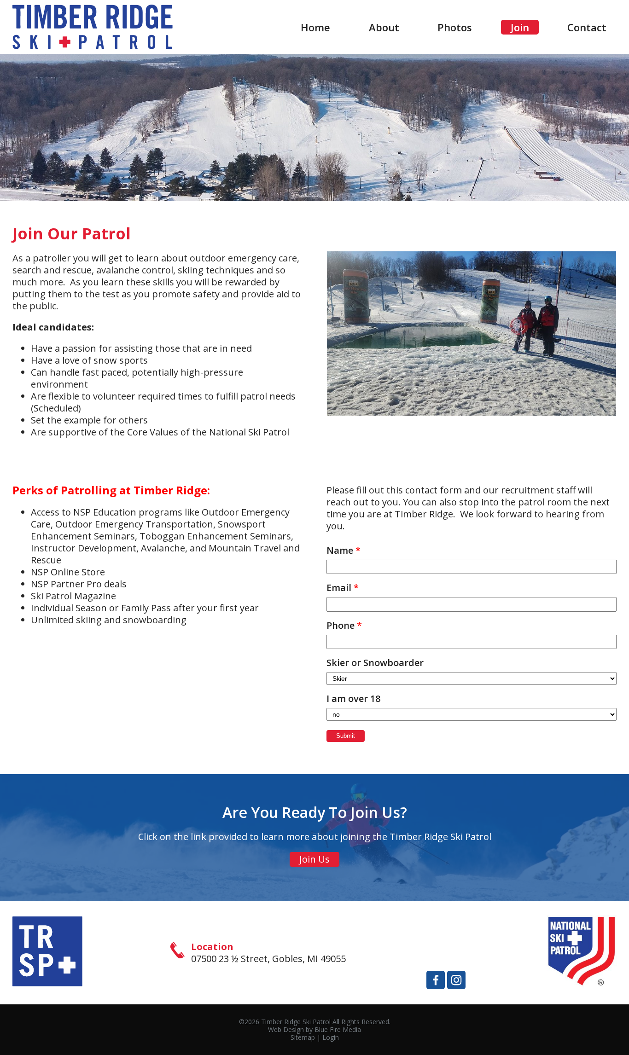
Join (520, 27)
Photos (454, 27)
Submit (345, 735)
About (384, 27)
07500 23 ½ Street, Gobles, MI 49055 (268, 958)
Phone (344, 625)
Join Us (314, 859)
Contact (586, 27)
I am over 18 (353, 698)
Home (315, 27)
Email (342, 587)
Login (330, 1037)
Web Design (286, 1029)
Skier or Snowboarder (375, 662)
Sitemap (303, 1037)
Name (343, 550)
